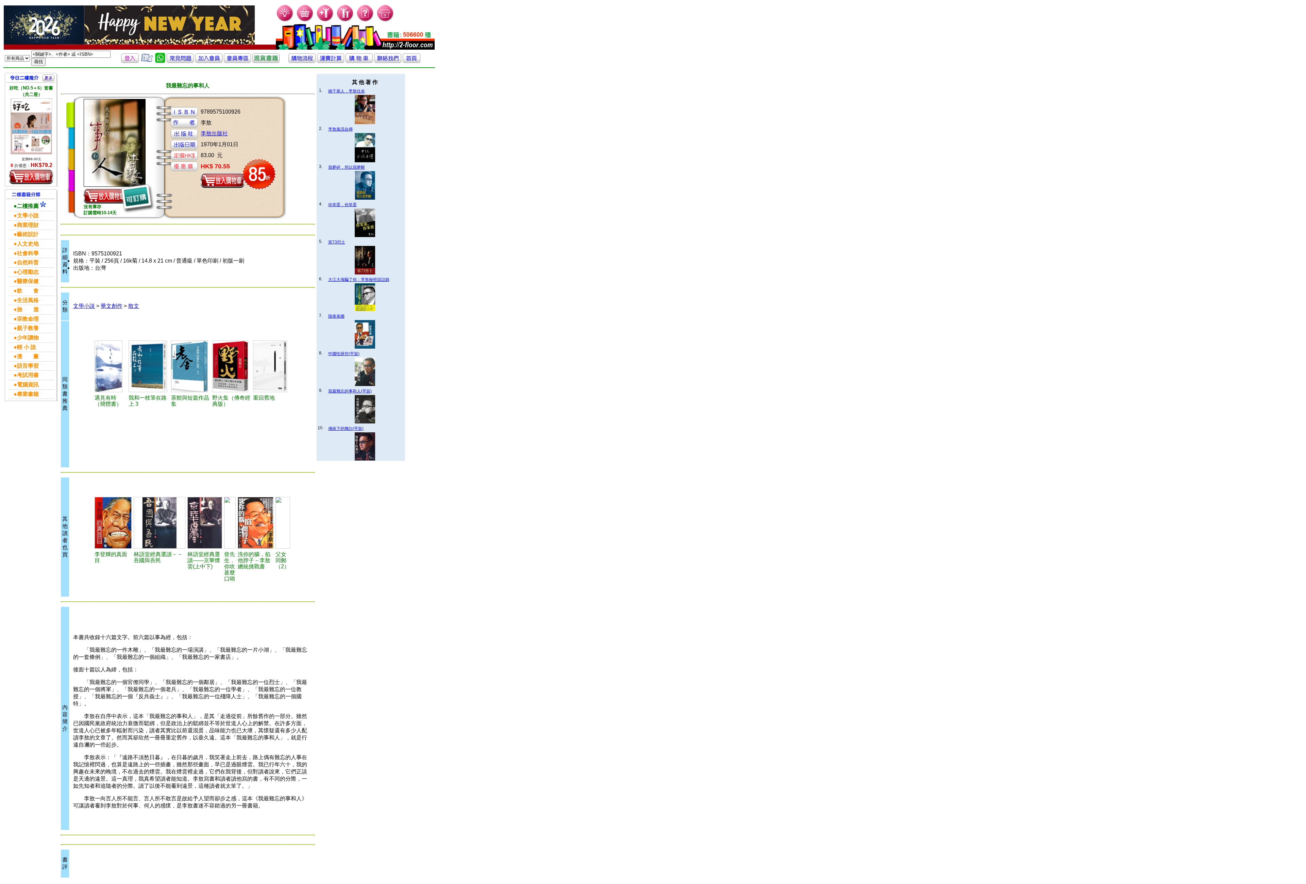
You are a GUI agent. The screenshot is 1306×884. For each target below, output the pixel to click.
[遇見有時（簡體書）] (111, 366)
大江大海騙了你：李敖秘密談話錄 (358, 279)
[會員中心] (345, 20)
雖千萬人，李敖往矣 (346, 91)
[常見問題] (365, 20)
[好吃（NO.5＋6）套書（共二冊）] (31, 126)
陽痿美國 (336, 316)
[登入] (130, 61)
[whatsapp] (160, 61)
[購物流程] (302, 61)
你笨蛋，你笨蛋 (342, 204)
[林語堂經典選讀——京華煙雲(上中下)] (204, 523)
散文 (133, 306)
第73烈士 (336, 242)
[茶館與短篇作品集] (190, 366)
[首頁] (385, 20)
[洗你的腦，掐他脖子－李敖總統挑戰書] (256, 523)
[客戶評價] (147, 61)
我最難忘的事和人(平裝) (350, 391)
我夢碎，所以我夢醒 (346, 167)
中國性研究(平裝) (343, 353)
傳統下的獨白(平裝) (346, 428)
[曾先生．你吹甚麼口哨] (229, 523)
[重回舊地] (271, 366)
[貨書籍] (266, 61)
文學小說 (84, 306)
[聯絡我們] (387, 61)
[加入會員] (325, 20)
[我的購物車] (305, 20)
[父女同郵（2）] (282, 523)
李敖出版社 (214, 133)
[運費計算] (330, 61)
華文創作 (111, 306)
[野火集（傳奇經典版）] (231, 366)
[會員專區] (237, 61)
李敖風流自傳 (340, 129)
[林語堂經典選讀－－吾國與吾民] (159, 523)
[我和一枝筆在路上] (149, 366)
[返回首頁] (411, 61)
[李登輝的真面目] (113, 523)
